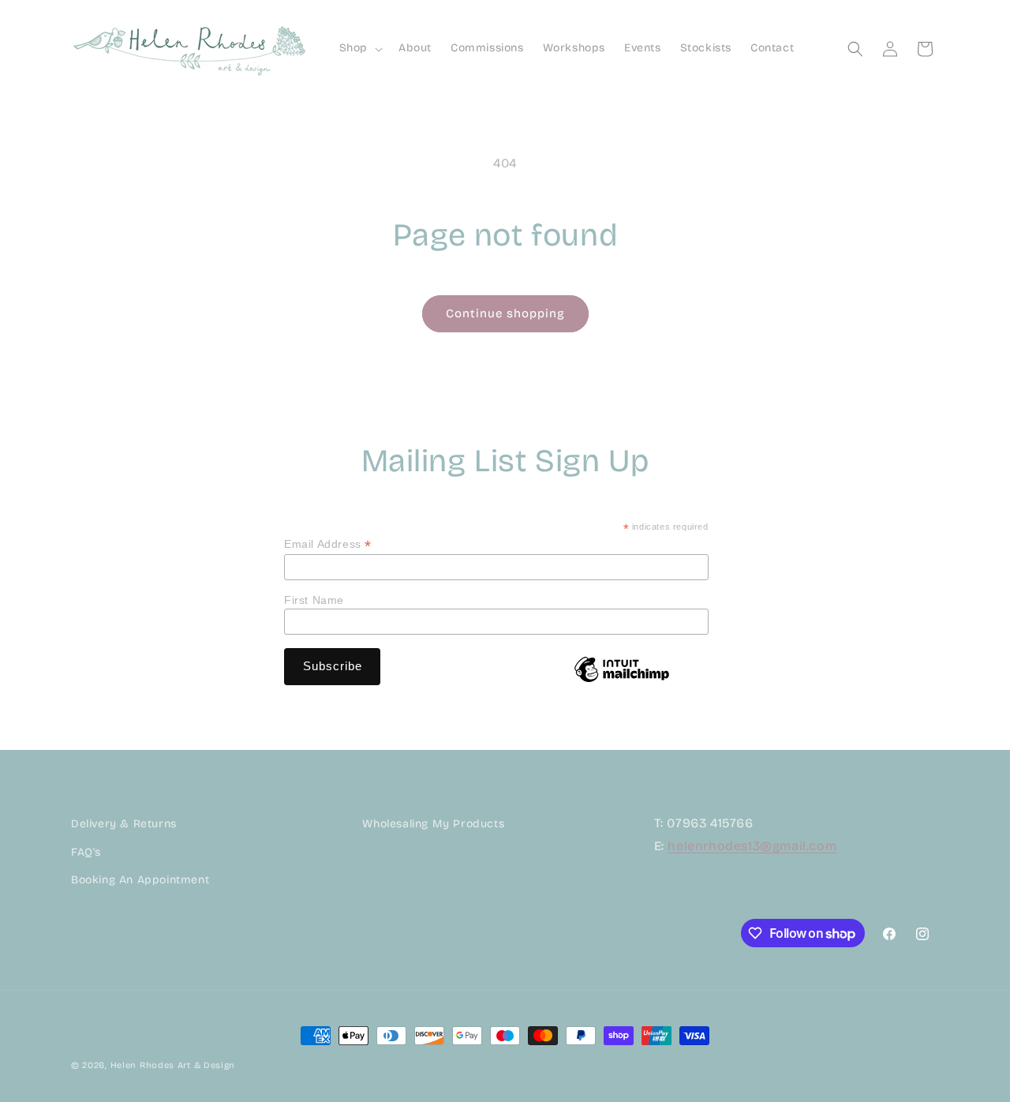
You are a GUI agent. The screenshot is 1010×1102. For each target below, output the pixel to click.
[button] (359, 48)
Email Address (328, 544)
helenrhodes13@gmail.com (752, 846)
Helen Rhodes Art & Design (173, 1065)
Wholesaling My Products (433, 824)
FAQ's (86, 852)
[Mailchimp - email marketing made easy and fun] (622, 681)
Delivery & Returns (124, 824)
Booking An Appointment (140, 879)
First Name (314, 600)
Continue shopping (505, 313)
